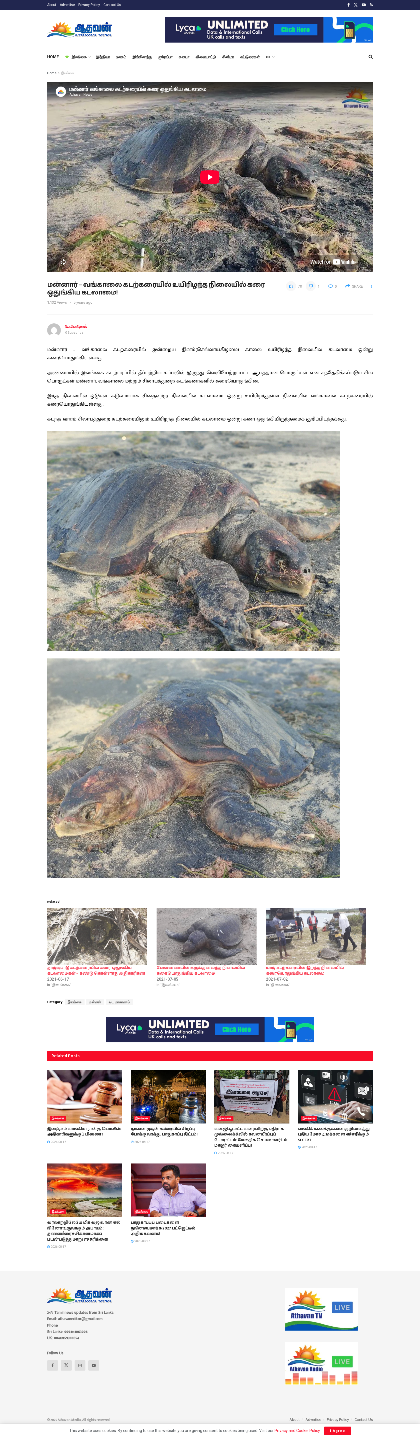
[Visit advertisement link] (269, 30)
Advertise (67, 5)
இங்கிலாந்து (142, 57)
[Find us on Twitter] (356, 5)
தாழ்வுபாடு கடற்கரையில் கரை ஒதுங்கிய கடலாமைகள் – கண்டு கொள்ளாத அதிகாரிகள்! (96, 971)
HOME (53, 57)
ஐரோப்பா (166, 57)
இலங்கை (79, 57)
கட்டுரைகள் (250, 57)
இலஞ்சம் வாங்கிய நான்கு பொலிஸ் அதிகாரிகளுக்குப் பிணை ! (84, 1132)
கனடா (184, 57)
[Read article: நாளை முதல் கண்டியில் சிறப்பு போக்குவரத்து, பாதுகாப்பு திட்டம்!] (168, 1096)
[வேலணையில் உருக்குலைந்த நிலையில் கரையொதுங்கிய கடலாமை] (208, 936)
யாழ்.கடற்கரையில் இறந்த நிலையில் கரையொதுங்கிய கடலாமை (305, 971)
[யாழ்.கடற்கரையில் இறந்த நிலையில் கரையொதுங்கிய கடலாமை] (318, 936)
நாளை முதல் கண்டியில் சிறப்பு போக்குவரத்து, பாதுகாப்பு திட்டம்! (164, 1132)
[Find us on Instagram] (80, 1365)
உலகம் (121, 57)
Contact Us (112, 5)
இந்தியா (103, 57)
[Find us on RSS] (371, 5)
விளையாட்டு (206, 57)
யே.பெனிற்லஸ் (76, 326)
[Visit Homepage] (80, 30)
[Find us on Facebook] (348, 5)
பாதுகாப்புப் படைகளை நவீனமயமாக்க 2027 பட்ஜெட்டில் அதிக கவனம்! (163, 1228)
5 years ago (83, 302)
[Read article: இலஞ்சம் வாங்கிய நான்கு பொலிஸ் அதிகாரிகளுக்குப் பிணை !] (84, 1096)
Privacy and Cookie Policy (297, 1430)
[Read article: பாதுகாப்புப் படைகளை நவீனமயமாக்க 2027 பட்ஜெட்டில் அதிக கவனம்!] (168, 1190)
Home (52, 73)
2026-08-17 (58, 1142)
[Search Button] (371, 57)
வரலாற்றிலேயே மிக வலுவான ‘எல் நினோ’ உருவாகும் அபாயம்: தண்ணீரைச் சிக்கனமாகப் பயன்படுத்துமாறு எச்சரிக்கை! (84, 1231)
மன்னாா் (95, 1002)
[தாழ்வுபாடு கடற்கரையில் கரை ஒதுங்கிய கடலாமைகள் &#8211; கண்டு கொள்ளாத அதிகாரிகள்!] (99, 936)
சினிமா (228, 57)
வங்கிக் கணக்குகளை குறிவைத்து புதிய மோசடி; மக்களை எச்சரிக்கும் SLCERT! (334, 1134)
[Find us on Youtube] (364, 5)
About (51, 5)
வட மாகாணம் (119, 1002)
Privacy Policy (89, 5)
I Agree (337, 1431)
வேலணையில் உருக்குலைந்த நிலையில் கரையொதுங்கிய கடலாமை (201, 971)
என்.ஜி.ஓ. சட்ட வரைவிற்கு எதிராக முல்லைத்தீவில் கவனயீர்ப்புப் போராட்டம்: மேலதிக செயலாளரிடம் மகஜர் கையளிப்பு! (250, 1137)
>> (268, 57)
